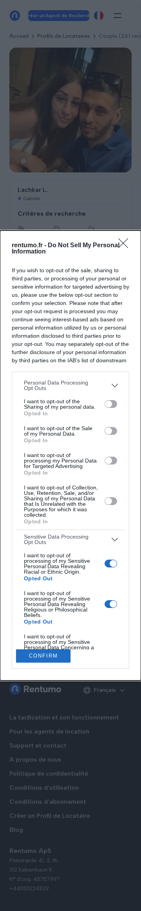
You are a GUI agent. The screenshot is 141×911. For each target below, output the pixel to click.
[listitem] (70, 385)
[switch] (111, 404)
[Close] (125, 245)
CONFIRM (43, 656)
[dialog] (70, 455)
